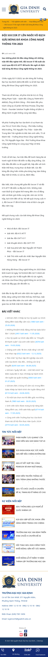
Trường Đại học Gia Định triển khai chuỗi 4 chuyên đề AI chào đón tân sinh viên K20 (31, 534)
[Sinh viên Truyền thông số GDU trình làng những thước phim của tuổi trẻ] (8, 479)
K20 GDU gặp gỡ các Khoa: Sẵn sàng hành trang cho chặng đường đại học (30, 522)
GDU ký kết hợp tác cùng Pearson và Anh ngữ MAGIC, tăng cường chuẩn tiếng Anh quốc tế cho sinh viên (30, 465)
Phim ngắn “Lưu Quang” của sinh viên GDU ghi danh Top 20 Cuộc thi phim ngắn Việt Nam (30, 440)
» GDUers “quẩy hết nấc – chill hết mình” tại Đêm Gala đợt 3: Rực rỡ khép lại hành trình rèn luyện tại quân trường (24, 374)
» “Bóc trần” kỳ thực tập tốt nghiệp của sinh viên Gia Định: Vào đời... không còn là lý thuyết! (24, 362)
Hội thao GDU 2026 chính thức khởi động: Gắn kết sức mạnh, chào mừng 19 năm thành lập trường (31, 547)
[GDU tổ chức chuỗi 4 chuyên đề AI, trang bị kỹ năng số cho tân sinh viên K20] (8, 492)
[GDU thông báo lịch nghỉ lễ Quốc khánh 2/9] (8, 510)
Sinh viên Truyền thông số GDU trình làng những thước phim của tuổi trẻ (30, 478)
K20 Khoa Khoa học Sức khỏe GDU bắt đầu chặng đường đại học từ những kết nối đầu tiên (30, 452)
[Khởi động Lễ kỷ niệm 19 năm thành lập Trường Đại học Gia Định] (8, 561)
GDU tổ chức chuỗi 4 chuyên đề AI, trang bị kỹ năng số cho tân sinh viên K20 (31, 491)
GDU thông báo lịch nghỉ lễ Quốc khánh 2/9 (29, 508)
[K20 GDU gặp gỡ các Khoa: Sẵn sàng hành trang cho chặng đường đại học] (8, 522)
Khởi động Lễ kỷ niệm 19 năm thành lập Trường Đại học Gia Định (30, 560)
